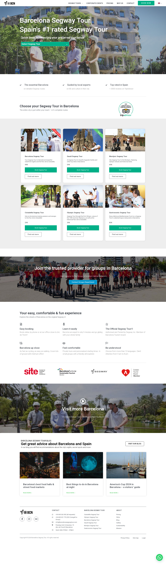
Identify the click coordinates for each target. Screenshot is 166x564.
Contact (130, 3)
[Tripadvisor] (36, 519)
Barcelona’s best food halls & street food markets (38, 486)
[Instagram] (29, 519)
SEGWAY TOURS (74, 3)
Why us (120, 3)
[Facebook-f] (22, 519)
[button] (83, 282)
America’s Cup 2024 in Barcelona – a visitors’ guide (125, 486)
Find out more (33, 176)
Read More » (27, 493)
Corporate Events (94, 3)
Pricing (109, 3)
